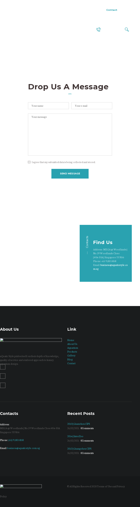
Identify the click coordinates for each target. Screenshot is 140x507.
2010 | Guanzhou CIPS (78, 423)
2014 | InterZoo (75, 436)
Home (57, 59)
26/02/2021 (73, 428)
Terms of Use (104, 486)
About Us (72, 344)
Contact (71, 363)
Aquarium (72, 347)
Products (72, 351)
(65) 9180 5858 (16, 440)
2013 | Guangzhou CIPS (79, 448)
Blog (70, 359)
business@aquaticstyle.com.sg (23, 448)
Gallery (71, 355)
